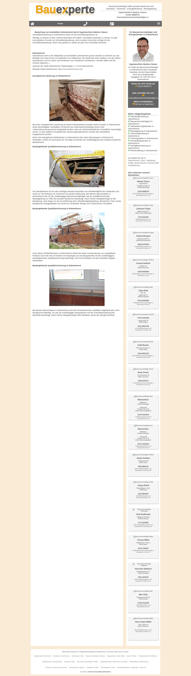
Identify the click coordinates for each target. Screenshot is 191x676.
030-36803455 (143, 494)
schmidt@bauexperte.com (143, 328)
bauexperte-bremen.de (143, 195)
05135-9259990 (143, 301)
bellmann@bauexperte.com (143, 579)
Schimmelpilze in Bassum (76, 667)
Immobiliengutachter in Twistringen (127, 667)
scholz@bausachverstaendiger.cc (143, 383)
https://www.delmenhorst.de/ (70, 69)
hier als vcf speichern (144, 104)
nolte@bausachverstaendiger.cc (143, 303)
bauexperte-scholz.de (143, 384)
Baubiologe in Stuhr (78, 656)
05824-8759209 (143, 244)
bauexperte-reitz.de (143, 607)
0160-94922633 (143, 353)
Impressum (142, 667)
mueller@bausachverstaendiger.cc (143, 550)
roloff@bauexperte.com (143, 496)
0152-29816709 (143, 326)
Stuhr (142, 160)
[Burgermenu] (159, 23)
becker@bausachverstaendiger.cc (143, 355)
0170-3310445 (143, 217)
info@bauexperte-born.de (143, 417)
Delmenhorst (133, 160)
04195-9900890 (143, 272)
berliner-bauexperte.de (143, 497)
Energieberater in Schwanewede (52, 662)
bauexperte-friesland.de (143, 221)
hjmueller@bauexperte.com (143, 630)
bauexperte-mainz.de (143, 552)
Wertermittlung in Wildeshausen (139, 662)
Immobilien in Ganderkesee (61, 656)
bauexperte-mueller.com (143, 631)
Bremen (151, 163)
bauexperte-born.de (143, 418)
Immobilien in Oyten (92, 667)
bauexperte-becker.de (143, 357)
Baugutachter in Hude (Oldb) (115, 656)
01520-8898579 (132, 15)
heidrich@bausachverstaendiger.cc (143, 274)
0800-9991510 (143, 466)
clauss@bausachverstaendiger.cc (132, 17)
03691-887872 (143, 381)
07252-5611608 (143, 603)
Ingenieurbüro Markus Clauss (132, 12)
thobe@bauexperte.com (143, 219)
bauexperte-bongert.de (143, 248)
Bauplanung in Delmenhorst (42, 656)
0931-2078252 (143, 577)
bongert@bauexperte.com (143, 246)
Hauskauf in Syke (69, 662)
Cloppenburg (133, 165)
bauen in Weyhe (131, 656)
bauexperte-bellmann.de (143, 581)
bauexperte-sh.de (143, 275)
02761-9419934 (143, 415)
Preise (60, 24)
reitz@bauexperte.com (143, 605)
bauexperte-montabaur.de (143, 470)
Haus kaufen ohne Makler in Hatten (87, 662)
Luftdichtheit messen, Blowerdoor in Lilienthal (113, 662)
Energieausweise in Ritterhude (147, 656)
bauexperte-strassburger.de (143, 526)
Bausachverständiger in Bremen (95, 656)
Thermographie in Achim (108, 667)
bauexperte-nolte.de (143, 304)
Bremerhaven (141, 163)
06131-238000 (143, 548)
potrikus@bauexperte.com (143, 468)
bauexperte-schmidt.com (143, 330)
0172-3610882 (143, 523)
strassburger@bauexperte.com (143, 525)
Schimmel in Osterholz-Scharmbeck (56, 667)
